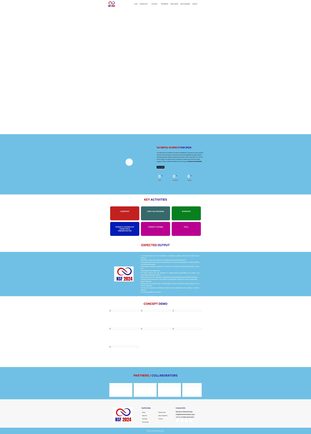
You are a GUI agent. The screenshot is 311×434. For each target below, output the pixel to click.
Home (135, 4)
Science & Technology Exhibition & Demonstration (124, 229)
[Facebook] (177, 420)
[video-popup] (129, 162)
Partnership (164, 4)
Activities (154, 4)
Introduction (143, 4)
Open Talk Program (155, 211)
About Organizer (185, 4)
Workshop (186, 211)
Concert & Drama (155, 227)
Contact (194, 4)
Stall (186, 227)
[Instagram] (190, 420)
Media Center (174, 4)
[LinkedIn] (181, 420)
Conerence (124, 211)
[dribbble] (186, 420)
